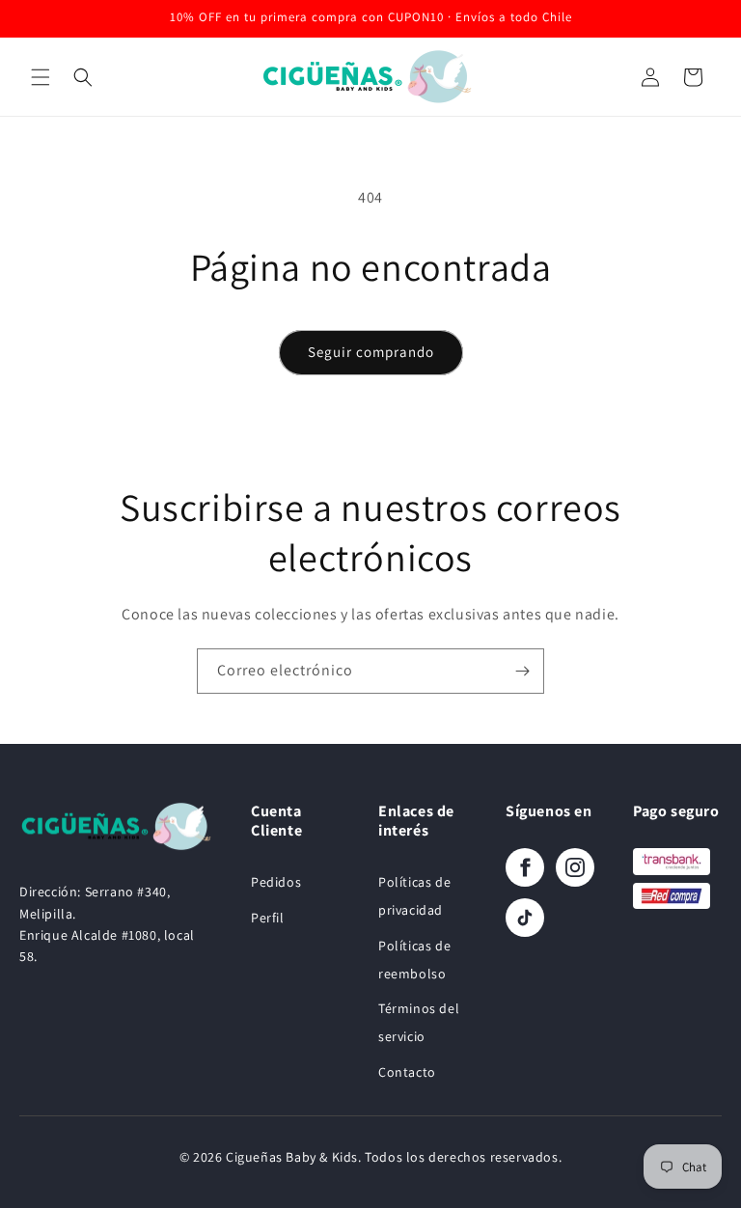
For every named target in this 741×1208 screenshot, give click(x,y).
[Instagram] (575, 867)
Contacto (407, 1072)
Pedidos (276, 882)
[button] (40, 77)
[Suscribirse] (522, 671)
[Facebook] (525, 867)
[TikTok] (525, 917)
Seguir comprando (371, 352)
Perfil (268, 917)
